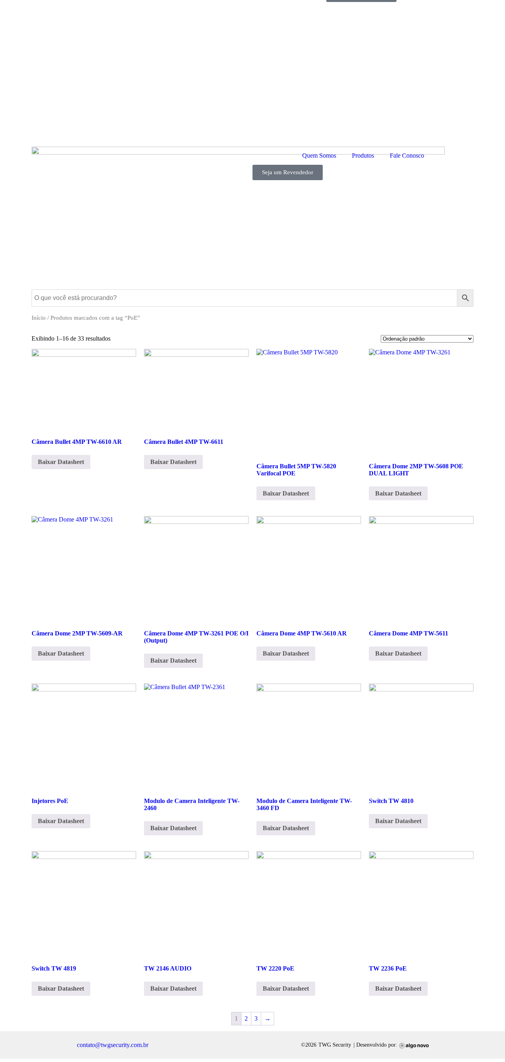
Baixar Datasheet (61, 461)
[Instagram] (180, 1045)
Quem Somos (319, 155)
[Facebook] (164, 1045)
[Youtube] (196, 1045)
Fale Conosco (407, 155)
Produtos (363, 155)
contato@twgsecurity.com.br (112, 1045)
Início (39, 318)
